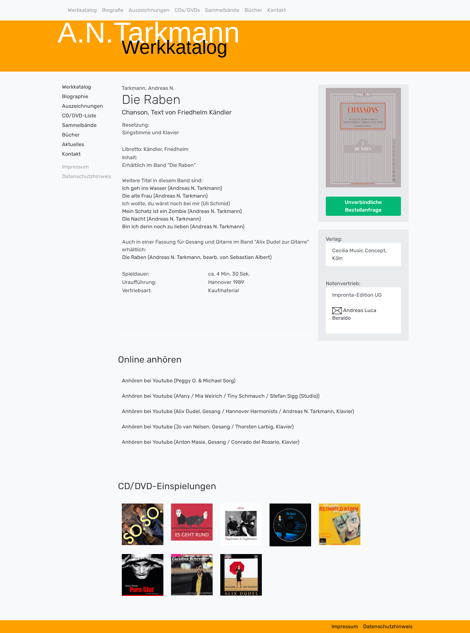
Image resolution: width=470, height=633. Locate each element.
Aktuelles (73, 144)
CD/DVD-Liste (79, 116)
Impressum (75, 167)
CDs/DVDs (187, 10)
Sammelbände (222, 10)
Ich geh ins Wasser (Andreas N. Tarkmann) (172, 188)
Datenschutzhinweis (84, 176)
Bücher (253, 10)
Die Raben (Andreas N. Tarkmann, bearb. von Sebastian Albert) (196, 257)
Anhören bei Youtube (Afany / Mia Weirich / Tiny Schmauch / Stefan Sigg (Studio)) (220, 396)
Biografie (112, 10)
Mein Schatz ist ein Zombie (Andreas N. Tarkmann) (182, 211)
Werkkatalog (82, 10)
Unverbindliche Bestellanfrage (363, 206)
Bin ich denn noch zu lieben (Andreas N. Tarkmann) (183, 226)
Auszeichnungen (149, 10)
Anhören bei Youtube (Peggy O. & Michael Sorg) (178, 381)
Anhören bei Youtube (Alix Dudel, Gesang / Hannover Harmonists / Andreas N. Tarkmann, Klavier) (238, 411)
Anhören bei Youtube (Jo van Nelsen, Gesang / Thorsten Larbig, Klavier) (208, 427)
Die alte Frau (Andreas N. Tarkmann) (165, 196)
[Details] (142, 524)
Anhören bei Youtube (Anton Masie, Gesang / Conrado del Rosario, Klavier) (210, 442)
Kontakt (276, 10)
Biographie (75, 96)
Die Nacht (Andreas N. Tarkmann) (161, 219)
